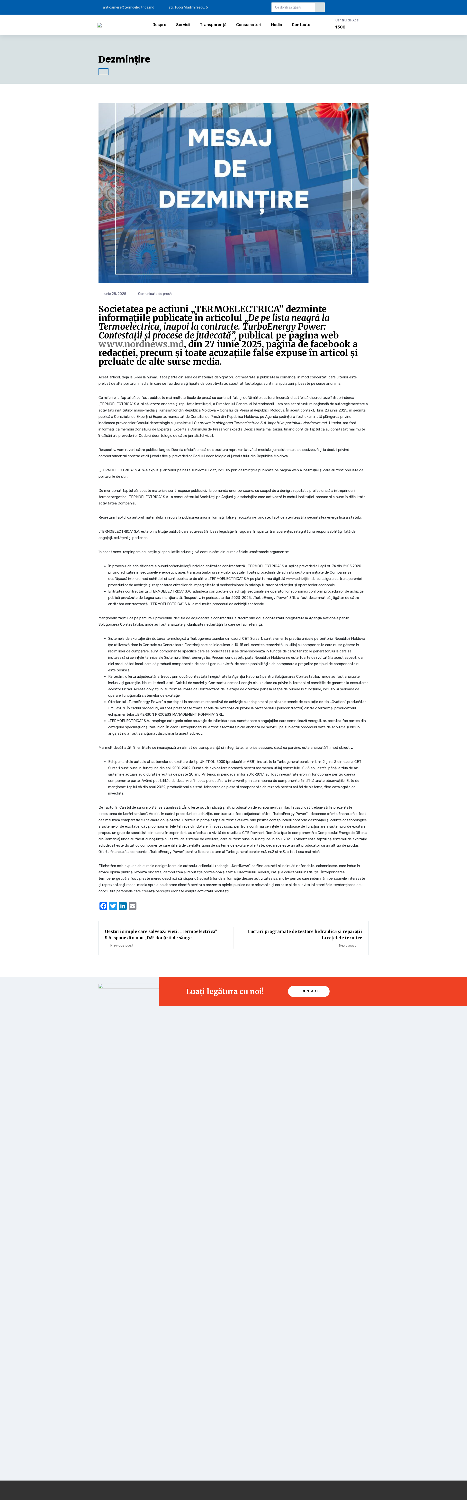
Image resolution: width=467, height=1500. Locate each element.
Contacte (301, 24)
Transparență (213, 24)
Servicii (183, 24)
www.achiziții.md (300, 578)
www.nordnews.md (141, 344)
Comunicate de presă (155, 294)
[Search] (319, 7)
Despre (159, 24)
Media (276, 24)
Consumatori (248, 24)
